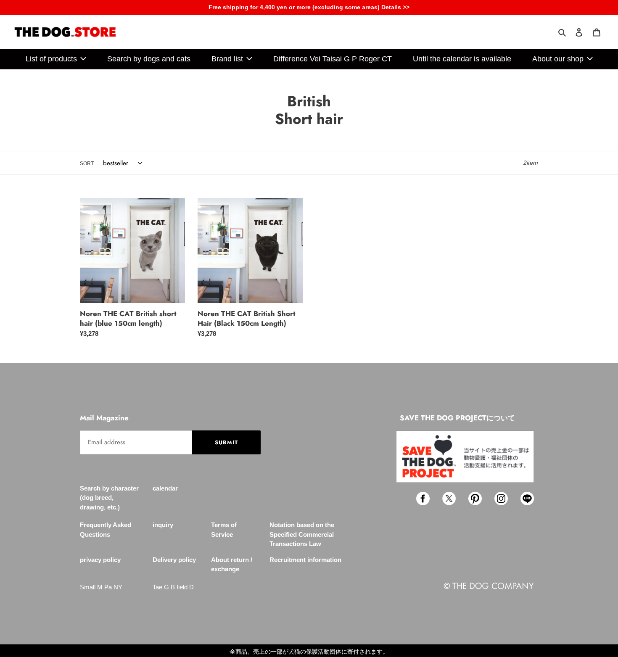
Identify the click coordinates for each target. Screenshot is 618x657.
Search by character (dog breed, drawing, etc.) (109, 498)
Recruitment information (305, 559)
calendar (165, 488)
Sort (87, 163)
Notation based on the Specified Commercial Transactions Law (301, 534)
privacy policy (100, 559)
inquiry (163, 524)
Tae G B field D (173, 587)
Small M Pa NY (101, 587)
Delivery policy (174, 559)
